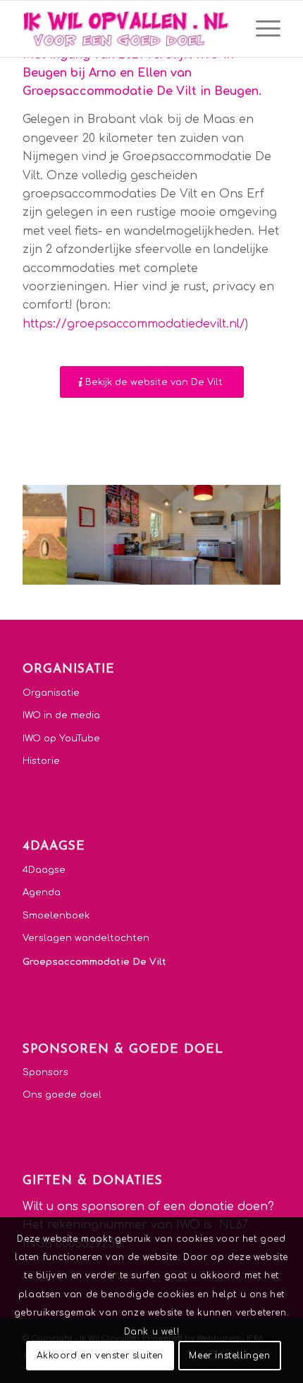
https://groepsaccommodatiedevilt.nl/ (134, 324)
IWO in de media (61, 715)
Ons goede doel (62, 1095)
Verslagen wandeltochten (86, 938)
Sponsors (45, 1072)
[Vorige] (54, 535)
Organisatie (51, 693)
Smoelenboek (56, 916)
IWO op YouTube (61, 739)
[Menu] (261, 29)
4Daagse (44, 870)
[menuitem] (261, 29)
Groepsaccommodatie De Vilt (94, 962)
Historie (41, 761)
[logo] (125, 29)
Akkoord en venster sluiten (100, 1356)
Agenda (42, 892)
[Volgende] (249, 535)
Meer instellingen (229, 1356)
